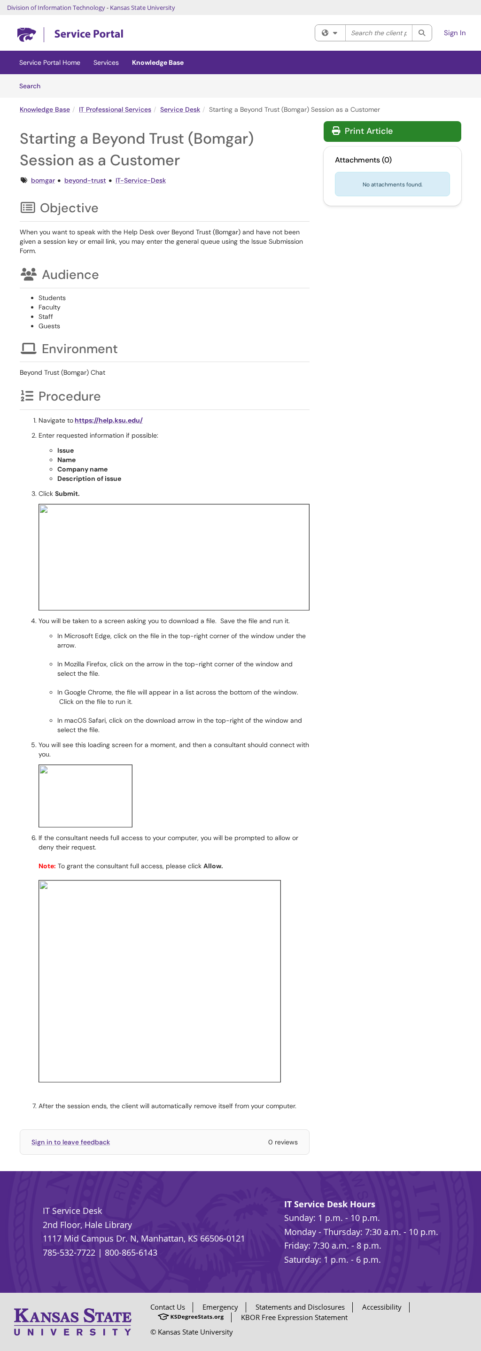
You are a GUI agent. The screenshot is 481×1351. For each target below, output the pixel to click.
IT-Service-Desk (141, 180)
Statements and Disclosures (300, 1307)
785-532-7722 (69, 1252)
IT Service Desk (72, 1210)
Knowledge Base (158, 62)
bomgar (43, 180)
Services (106, 62)
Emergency (220, 1307)
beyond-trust (85, 180)
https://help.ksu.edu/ (109, 420)
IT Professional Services (115, 109)
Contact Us (167, 1307)
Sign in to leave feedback (70, 1142)
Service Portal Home (49, 62)
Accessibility (382, 1307)
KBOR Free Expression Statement (294, 1317)
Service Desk (180, 109)
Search (33, 85)
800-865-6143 (131, 1252)
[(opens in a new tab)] (70, 35)
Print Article (367, 131)
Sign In (455, 33)
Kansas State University (142, 7)
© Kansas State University (191, 1331)
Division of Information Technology (56, 7)
